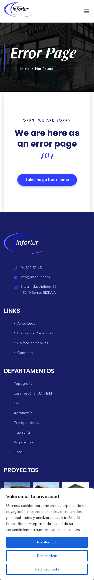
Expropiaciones (26, 422)
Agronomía (23, 413)
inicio (25, 68)
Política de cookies (32, 343)
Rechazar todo (47, 569)
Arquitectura (24, 442)
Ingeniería (22, 432)
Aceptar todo (47, 542)
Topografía (23, 383)
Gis (16, 403)
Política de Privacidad (35, 333)
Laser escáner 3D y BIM (33, 393)
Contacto (25, 352)
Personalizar (47, 555)
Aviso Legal (26, 323)
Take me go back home (47, 179)
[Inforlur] (18, 9)
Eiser (18, 452)
